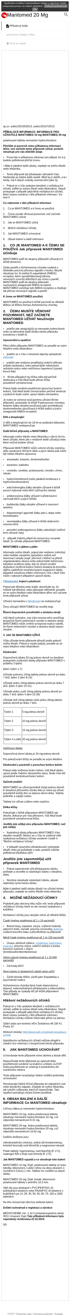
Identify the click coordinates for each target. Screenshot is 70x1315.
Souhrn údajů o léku (22, 34)
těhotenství (34, 601)
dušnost (58, 929)
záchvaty (8, 357)
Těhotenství (10, 581)
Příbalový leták (19, 26)
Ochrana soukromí (43, 1313)
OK (35, 9)
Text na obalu (18, 43)
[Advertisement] (35, 87)
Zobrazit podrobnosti (55, 6)
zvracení (8, 946)
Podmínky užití (23, 1313)
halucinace (55, 943)
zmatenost (42, 943)
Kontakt (59, 1313)
